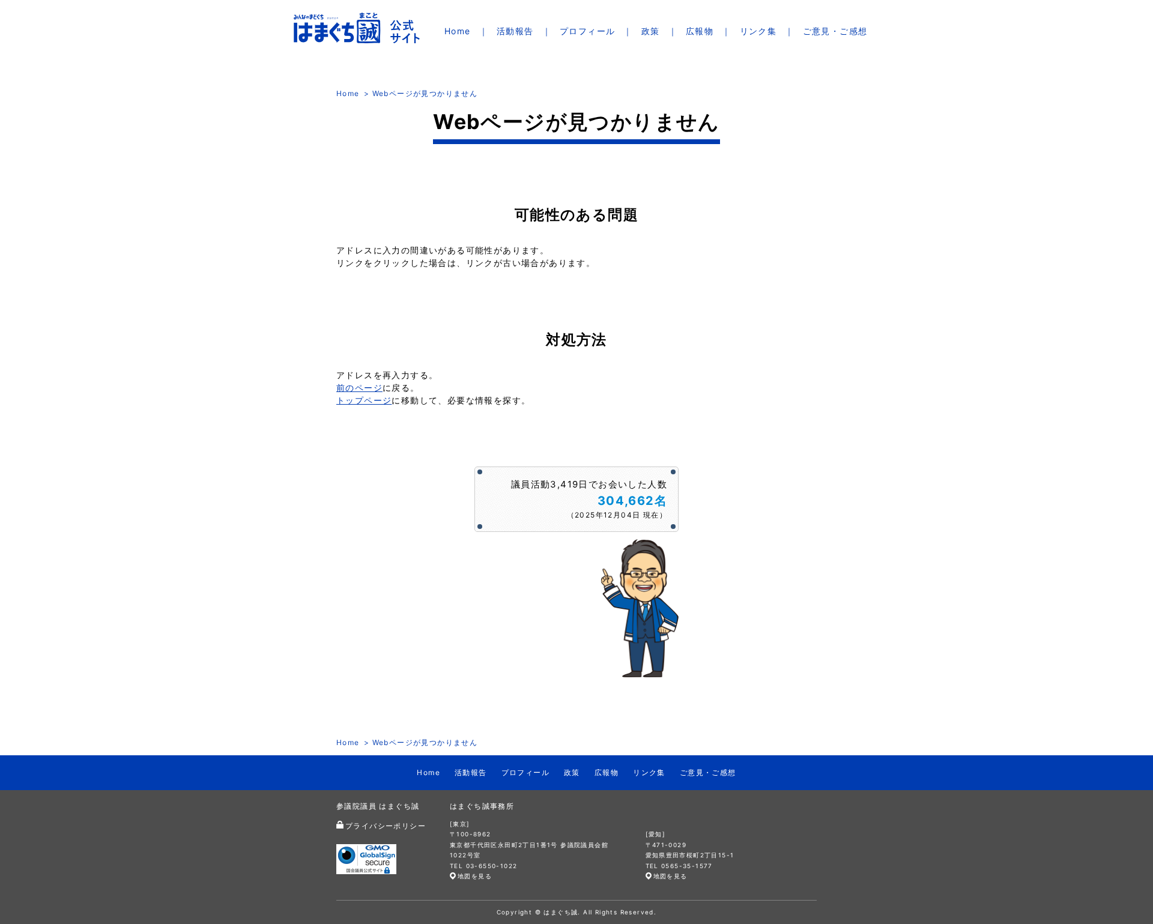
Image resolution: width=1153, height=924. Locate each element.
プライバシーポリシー (385, 825)
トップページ (364, 400)
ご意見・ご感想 (835, 31)
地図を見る (475, 876)
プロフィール (587, 31)
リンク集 (758, 31)
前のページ (359, 387)
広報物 (699, 31)
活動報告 (515, 31)
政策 (650, 31)
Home (457, 31)
